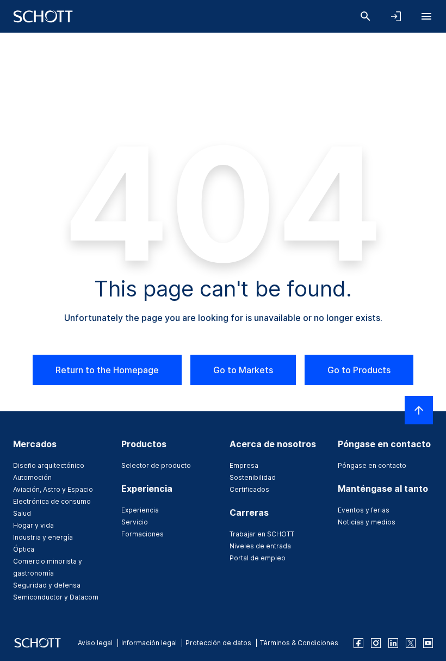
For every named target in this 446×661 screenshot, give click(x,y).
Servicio (134, 522)
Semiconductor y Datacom (55, 597)
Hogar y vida (33, 525)
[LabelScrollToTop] (419, 410)
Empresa (244, 465)
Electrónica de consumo (52, 501)
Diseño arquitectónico (48, 465)
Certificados (249, 489)
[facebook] (358, 643)
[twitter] (411, 643)
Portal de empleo (258, 558)
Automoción (32, 477)
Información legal (149, 643)
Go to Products (359, 370)
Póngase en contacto (372, 465)
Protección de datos (218, 643)
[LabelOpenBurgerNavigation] (426, 16)
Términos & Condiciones (299, 643)
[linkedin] (393, 643)
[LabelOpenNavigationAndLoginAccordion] (395, 16)
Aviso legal (95, 643)
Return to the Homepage (107, 370)
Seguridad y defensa (46, 585)
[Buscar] (365, 16)
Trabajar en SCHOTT (262, 534)
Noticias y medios (366, 522)
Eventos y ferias (363, 510)
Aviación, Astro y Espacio (53, 489)
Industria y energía (43, 537)
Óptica (23, 549)
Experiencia (140, 510)
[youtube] (428, 643)
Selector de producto (156, 465)
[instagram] (376, 643)
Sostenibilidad (253, 477)
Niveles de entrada (260, 546)
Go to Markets (243, 370)
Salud (22, 513)
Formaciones (142, 534)
